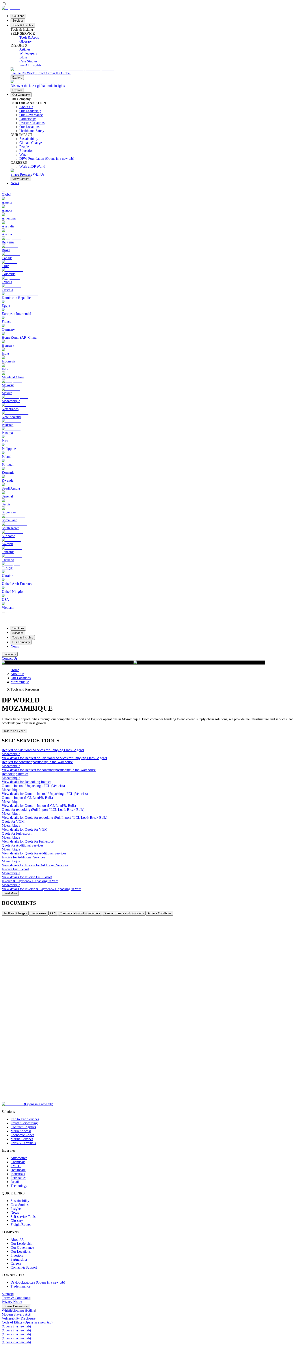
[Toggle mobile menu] (3, 611)
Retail (15, 1182)
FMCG (16, 1166)
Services (18, 20)
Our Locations (21, 678)
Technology (19, 1186)
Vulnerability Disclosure (18, 1318)
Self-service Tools (23, 1216)
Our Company (21, 94)
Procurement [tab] (38, 913)
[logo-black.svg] (11, 8)
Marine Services (22, 1139)
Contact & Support (24, 1267)
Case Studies (19, 1205)
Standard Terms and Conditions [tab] (124, 913)
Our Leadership (21, 1243)
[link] (155, 73)
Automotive (19, 1158)
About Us (17, 674)
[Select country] (3, 191)
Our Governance (22, 1247)
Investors (17, 1255)
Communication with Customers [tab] (80, 913)
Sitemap (7, 1294)
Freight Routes (21, 1224)
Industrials (18, 1174)
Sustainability (20, 1201)
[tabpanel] (150, 1009)
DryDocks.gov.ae (38, 1282)
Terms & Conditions (16, 1298)
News (15, 183)
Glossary (17, 1220)
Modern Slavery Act (16, 1314)
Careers (16, 1263)
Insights (16, 1209)
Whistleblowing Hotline (18, 1310)
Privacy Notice (12, 1302)
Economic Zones (22, 1135)
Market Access (21, 1131)
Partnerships (19, 1259)
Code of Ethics (27, 1322)
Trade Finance (20, 1286)
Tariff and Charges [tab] (15, 913)
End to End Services (25, 1119)
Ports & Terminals (23, 1143)
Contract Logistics (23, 1127)
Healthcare (18, 1170)
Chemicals (18, 1162)
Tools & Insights (22, 25)
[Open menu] (3, 612)
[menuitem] (150, 195)
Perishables (18, 1178)
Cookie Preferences (16, 1306)
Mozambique (20, 682)
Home (15, 670)
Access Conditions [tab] (159, 913)
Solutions (18, 16)
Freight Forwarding (24, 1123)
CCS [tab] (53, 913)
